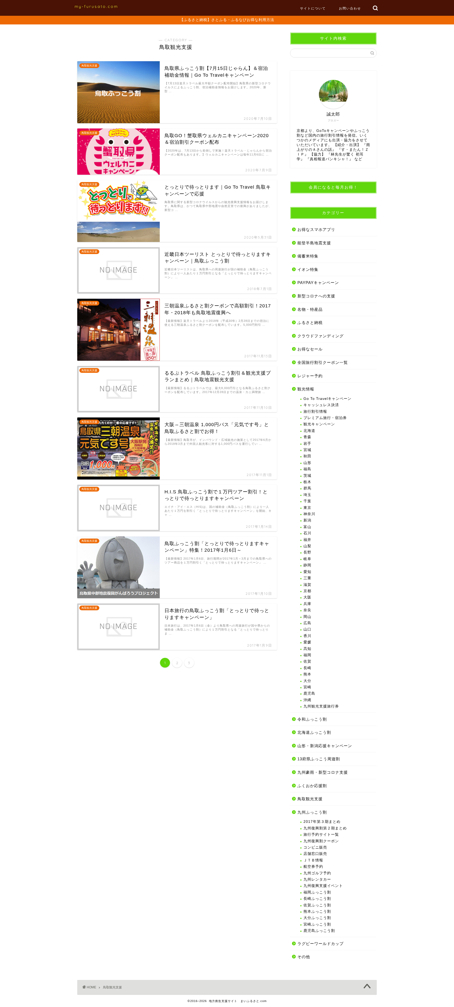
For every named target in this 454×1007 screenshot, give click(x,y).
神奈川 (309, 514)
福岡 (307, 655)
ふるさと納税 (310, 322)
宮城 (307, 450)
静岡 (307, 565)
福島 (307, 469)
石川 (307, 533)
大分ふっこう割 (317, 918)
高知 (307, 649)
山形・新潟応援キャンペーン (324, 745)
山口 (307, 629)
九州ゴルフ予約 (317, 873)
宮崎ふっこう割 (317, 924)
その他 (303, 956)
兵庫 (307, 604)
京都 (307, 591)
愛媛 (307, 642)
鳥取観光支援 (310, 799)
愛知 (307, 572)
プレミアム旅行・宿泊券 (325, 418)
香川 (307, 636)
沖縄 (307, 700)
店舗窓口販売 (315, 854)
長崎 (307, 668)
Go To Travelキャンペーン (327, 399)
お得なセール (310, 349)
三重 (307, 578)
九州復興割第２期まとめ (325, 828)
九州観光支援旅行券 (321, 706)
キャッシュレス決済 (321, 405)
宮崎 (307, 687)
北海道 (309, 431)
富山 (307, 527)
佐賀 (307, 661)
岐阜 (307, 559)
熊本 (307, 674)
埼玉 (307, 495)
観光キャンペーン (319, 424)
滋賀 (307, 585)
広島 (307, 623)
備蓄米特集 (307, 256)
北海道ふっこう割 (314, 732)
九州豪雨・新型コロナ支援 (322, 772)
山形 (307, 463)
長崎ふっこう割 (317, 899)
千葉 (307, 501)
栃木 (307, 482)
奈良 (307, 610)
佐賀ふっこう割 (317, 905)
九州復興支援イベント (323, 886)
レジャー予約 (310, 376)
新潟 (307, 520)
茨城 (307, 476)
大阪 (307, 597)
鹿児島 (309, 693)
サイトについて (313, 8)
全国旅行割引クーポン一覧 (322, 362)
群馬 (307, 488)
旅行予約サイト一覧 (321, 834)
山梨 (307, 546)
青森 (307, 437)
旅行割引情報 (315, 412)
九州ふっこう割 (312, 812)
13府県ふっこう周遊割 (318, 759)
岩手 (307, 444)
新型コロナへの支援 (316, 296)
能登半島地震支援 (314, 243)
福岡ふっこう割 (317, 892)
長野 (307, 552)
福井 (307, 540)
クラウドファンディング (320, 336)
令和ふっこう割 (312, 719)
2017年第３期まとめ (321, 822)
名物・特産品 (310, 309)
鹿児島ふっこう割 (319, 931)
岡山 (307, 617)
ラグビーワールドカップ (320, 943)
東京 (307, 508)
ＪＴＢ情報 (313, 860)
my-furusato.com (96, 6)
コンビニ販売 (315, 847)
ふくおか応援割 (312, 785)
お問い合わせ (350, 8)
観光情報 (305, 389)
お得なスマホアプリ (316, 229)
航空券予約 (313, 867)
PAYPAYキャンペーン (318, 282)
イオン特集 (307, 269)
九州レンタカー (317, 879)
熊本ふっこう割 (317, 911)
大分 (307, 681)
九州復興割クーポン (321, 841)
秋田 (307, 456)
